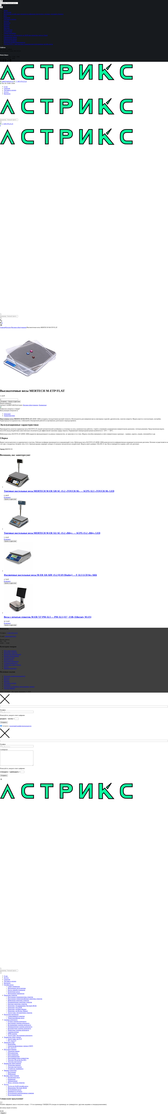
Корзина (6, 681)
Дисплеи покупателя (15, 1062)
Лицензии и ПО (9, 658)
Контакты (7, 94)
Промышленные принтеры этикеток (20, 1002)
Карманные (43, 405)
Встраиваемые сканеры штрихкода (19, 1025)
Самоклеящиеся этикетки (16, 1016)
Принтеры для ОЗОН (15, 1007)
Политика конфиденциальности (14, 676)
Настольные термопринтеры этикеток (20, 997)
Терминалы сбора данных (12, 665)
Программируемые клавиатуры (18, 1058)
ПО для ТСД (12, 1041)
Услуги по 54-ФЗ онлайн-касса (18, 1086)
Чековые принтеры (10, 668)
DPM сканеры (12, 1034)
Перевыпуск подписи (15, 1091)
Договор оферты (9, 688)
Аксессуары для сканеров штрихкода (20, 1035)
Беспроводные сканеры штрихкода (19, 1028)
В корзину (4, 401)
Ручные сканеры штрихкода (17, 1021)
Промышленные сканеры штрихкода (20, 1027)
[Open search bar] (0, 314)
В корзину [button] (7, 497)
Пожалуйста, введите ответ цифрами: (12, 715)
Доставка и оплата (10, 90)
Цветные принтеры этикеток (17, 1004)
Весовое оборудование (30, 405)
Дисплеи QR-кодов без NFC (17, 1060)
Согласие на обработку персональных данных (19, 686)
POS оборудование (10, 651)
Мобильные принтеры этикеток (18, 1000)
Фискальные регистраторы (17, 988)
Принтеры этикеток (10, 652)
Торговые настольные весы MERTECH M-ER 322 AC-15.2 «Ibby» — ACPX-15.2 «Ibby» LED (52, 533)
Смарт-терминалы (14, 986)
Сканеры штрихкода (10, 663)
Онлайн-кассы (9, 659)
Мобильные (12, 1074)
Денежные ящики (14, 1051)
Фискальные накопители (16, 993)
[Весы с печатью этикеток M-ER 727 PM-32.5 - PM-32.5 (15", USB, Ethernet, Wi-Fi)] (18, 613)
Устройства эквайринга (15, 1069)
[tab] (86, 414)
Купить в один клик (14, 401)
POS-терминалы (13, 1055)
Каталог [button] (3, 116)
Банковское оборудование (12, 654)
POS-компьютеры (14, 1056)
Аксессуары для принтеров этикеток (20, 1013)
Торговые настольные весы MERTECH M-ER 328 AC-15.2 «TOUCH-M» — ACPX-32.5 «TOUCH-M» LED (59, 491)
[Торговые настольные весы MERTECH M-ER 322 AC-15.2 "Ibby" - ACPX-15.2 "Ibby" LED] (18, 529)
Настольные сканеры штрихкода (18, 1023)
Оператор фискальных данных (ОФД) (20, 1046)
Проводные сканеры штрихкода (18, 1030)
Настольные (12, 1072)
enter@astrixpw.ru (10, 636)
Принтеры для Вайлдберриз (17, 1009)
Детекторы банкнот (14, 1065)
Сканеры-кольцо (13, 1032)
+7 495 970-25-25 (12, 633)
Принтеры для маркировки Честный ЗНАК (22, 1006)
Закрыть (3, 1113)
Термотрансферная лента (16, 1018)
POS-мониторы (13, 1053)
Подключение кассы (14, 1089)
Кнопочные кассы (14, 992)
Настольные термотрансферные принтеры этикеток (25, 999)
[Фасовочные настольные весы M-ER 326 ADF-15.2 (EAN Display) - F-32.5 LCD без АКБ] (18, 571)
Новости (7, 678)
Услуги (6, 92)
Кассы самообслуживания (16, 990)
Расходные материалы (11, 661)
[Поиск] (1, 122)
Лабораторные (12, 1081)
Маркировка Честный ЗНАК (17, 1088)
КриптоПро (12, 1044)
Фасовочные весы (14, 1077)
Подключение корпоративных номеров (21, 1093)
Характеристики (9, 415)
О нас (6, 87)
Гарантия (7, 88)
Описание (7, 414)
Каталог (6, 679)
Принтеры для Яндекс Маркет (18, 1011)
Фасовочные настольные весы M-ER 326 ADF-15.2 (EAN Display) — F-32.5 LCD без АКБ (50, 575)
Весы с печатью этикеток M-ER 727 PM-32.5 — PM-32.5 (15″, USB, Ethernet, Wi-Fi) (47, 617)
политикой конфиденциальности (20, 726)
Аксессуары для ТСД (15, 1039)
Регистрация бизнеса (15, 1095)
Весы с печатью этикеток (16, 1082)
